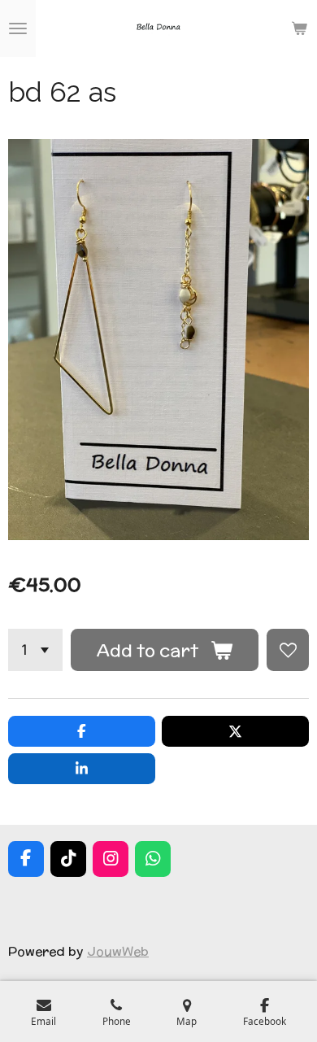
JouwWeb (118, 951)
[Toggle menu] (18, 28)
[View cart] (299, 28)
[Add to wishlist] (288, 650)
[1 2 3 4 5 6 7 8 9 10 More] (35, 650)
